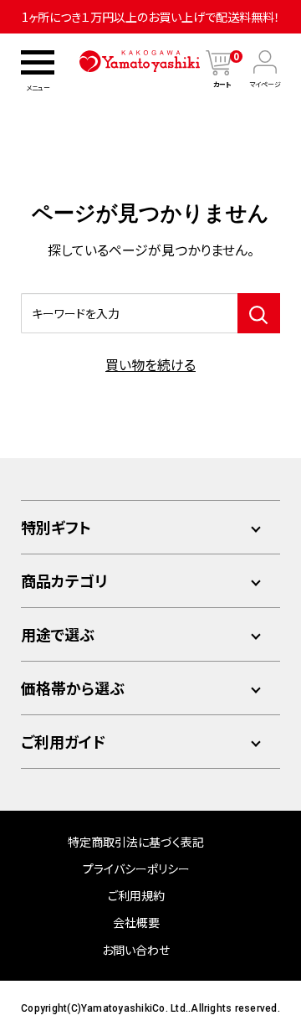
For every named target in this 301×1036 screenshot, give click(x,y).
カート (226, 84)
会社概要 (136, 922)
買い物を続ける (150, 364)
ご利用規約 (136, 895)
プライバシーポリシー (136, 868)
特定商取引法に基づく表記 (136, 841)
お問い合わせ (136, 949)
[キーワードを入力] (258, 313)
